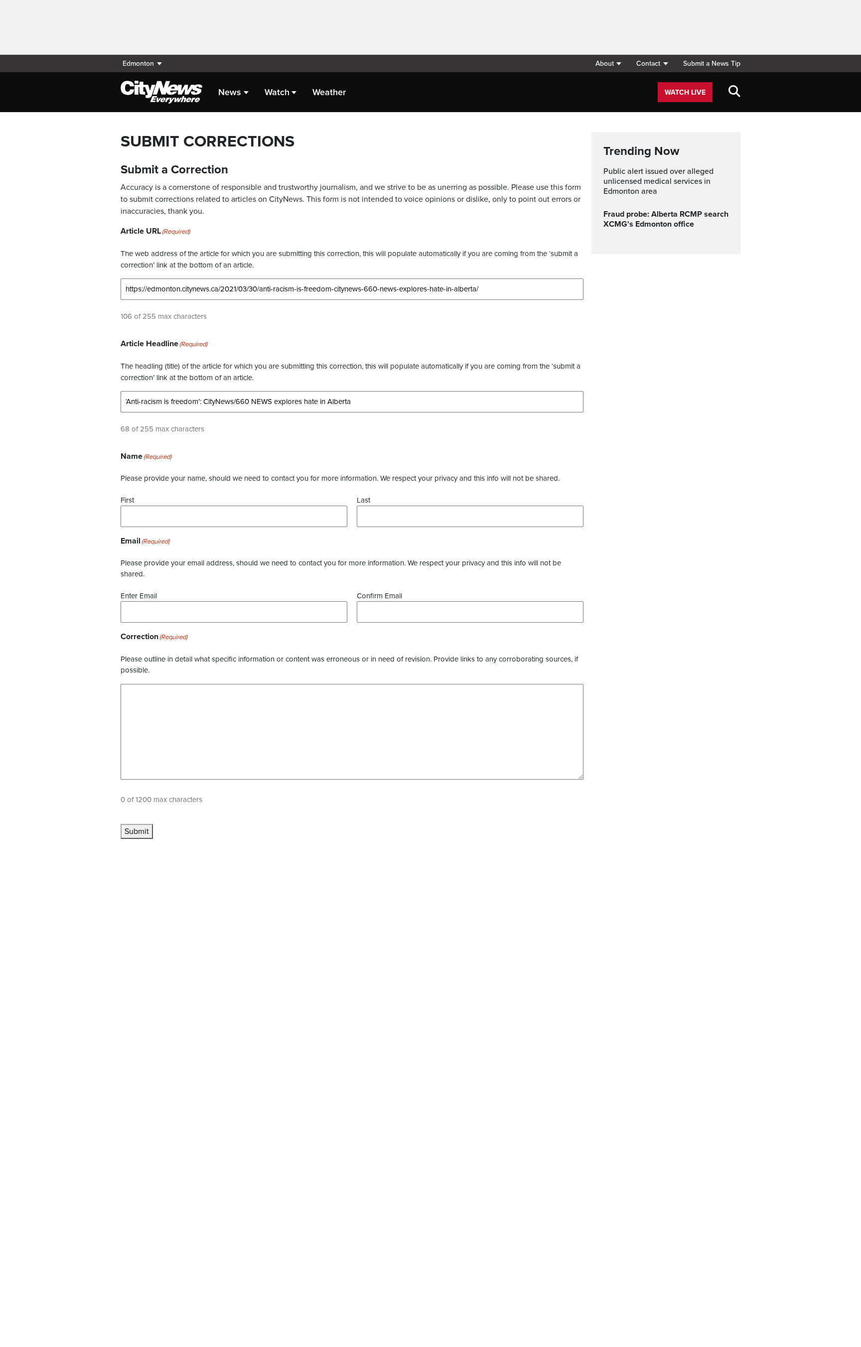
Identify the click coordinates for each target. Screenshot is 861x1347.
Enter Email (139, 595)
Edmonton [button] (138, 63)
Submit (137, 831)
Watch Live (685, 92)
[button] (608, 63)
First (127, 500)
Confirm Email (379, 595)
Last (363, 500)
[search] (734, 92)
